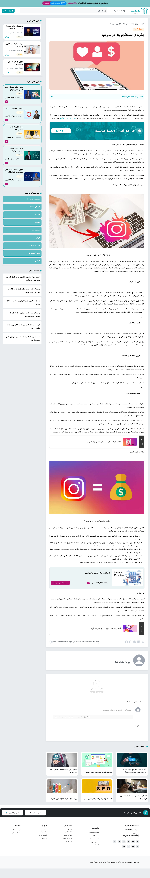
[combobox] (63, 10)
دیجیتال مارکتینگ (134, 24)
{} (85, 717)
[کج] (59, 717)
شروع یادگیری (61, 130)
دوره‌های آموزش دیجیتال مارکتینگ (114, 131)
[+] (88, 717)
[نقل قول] (75, 717)
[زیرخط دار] (62, 717)
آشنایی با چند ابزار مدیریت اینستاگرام (106, 628)
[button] (119, 11)
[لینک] (82, 717)
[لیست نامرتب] (72, 717)
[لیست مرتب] (69, 717)
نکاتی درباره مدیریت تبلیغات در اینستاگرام (104, 441)
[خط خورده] (65, 717)
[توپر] (55, 717)
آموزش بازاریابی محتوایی (97, 573)
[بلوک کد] (78, 717)
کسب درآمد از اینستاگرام (68, 118)
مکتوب (142, 24)
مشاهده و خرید (60, 583)
